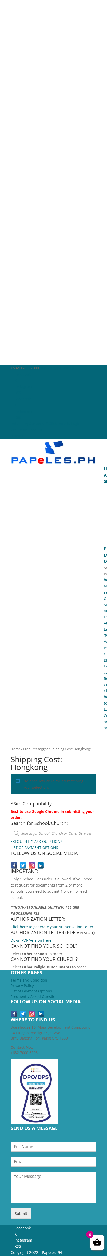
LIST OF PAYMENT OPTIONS (34, 847)
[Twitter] (23, 865)
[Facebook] (14, 865)
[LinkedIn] (40, 865)
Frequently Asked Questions (35, 996)
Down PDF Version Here (31, 940)
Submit (21, 1213)
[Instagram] (32, 865)
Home (15, 748)
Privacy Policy (22, 985)
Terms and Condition (29, 980)
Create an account (26, 429)
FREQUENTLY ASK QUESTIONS (37, 841)
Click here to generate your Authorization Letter (52, 926)
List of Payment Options (31, 991)
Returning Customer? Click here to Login (46, 423)
